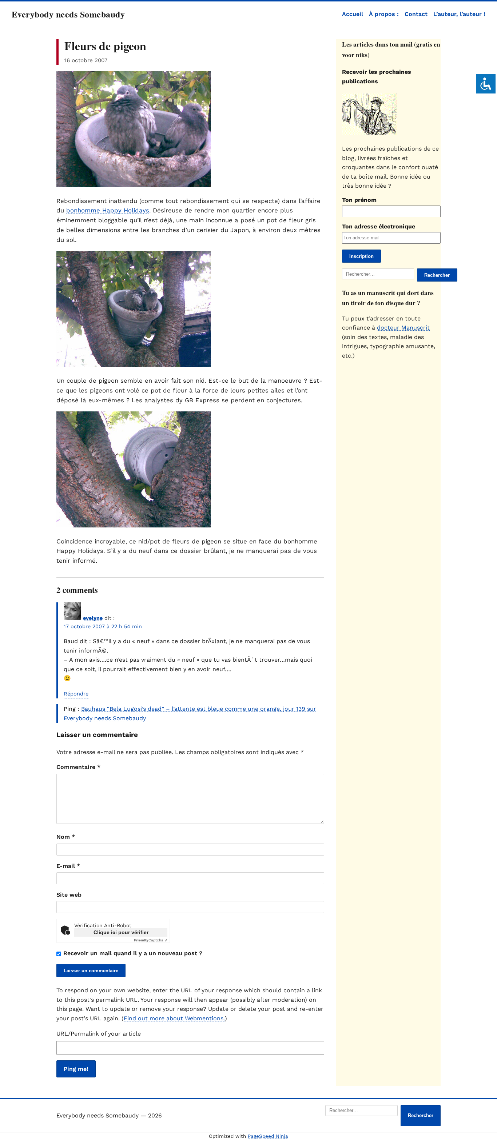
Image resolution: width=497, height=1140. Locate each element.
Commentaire (78, 767)
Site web (68, 894)
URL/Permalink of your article (98, 1033)
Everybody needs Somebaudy (68, 14)
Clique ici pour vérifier (121, 932)
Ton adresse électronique (378, 226)
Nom (65, 836)
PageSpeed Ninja (268, 1136)
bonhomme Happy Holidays (107, 210)
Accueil (352, 14)
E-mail (68, 865)
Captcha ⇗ (150, 940)
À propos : (384, 14)
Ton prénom (359, 199)
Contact (416, 14)
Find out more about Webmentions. (174, 1018)
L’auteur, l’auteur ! (459, 14)
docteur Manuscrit (403, 327)
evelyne (93, 618)
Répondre (76, 694)
